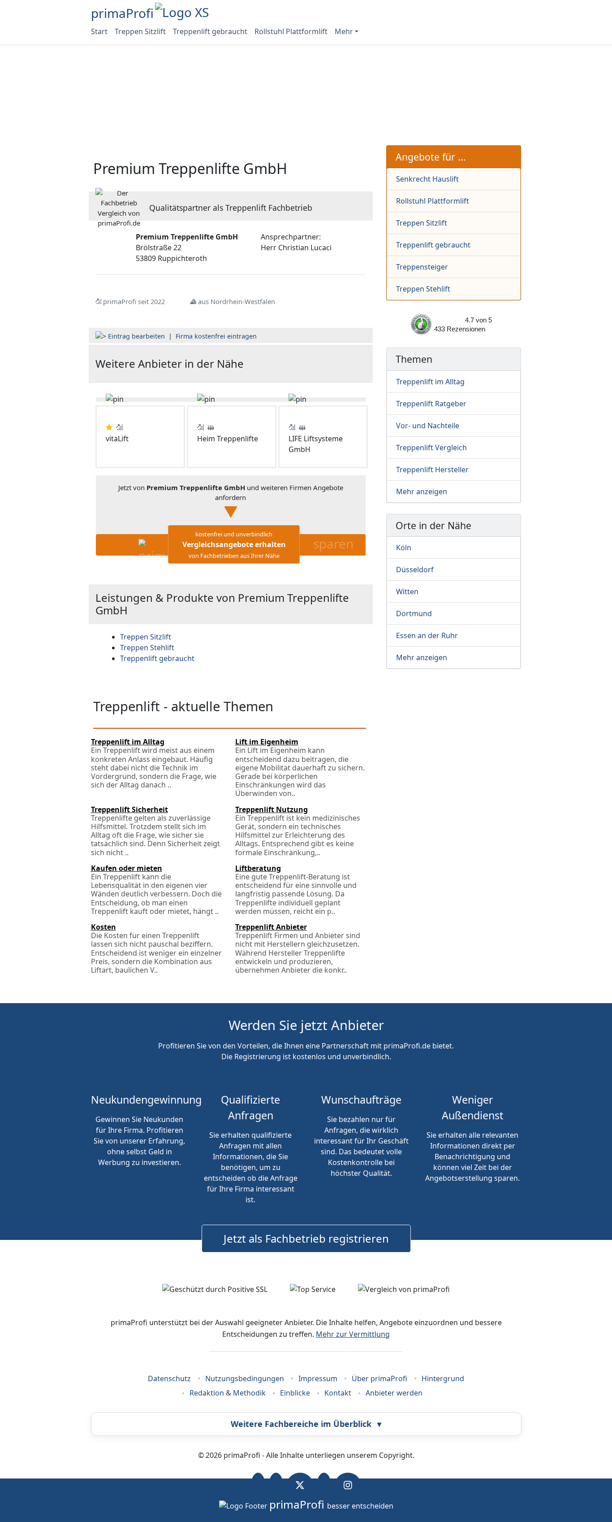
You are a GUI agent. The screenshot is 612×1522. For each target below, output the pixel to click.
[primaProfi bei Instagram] (348, 1485)
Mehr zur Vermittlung (353, 1334)
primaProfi (122, 13)
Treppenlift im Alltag (430, 382)
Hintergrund (443, 1378)
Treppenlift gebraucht (210, 31)
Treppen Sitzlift (140, 31)
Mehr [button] (344, 31)
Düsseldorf (415, 569)
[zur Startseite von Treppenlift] (321, 364)
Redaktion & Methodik (228, 1393)
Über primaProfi (379, 1378)
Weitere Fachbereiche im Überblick (306, 1423)
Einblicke (295, 1393)
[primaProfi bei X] (300, 1485)
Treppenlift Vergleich (431, 447)
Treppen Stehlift (423, 289)
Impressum (317, 1378)
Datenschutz (169, 1378)
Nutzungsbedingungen (244, 1378)
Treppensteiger (422, 267)
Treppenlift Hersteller (432, 469)
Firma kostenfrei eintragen (216, 336)
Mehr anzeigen (421, 491)
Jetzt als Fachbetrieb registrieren (306, 1238)
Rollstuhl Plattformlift (291, 31)
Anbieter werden (394, 1393)
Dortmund (414, 613)
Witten (407, 591)
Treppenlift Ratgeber (431, 404)
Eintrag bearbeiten (136, 336)
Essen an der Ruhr (427, 635)
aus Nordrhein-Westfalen (236, 301)
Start (99, 31)
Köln (403, 547)
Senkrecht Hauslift (427, 179)
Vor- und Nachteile (427, 426)
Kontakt (337, 1393)
